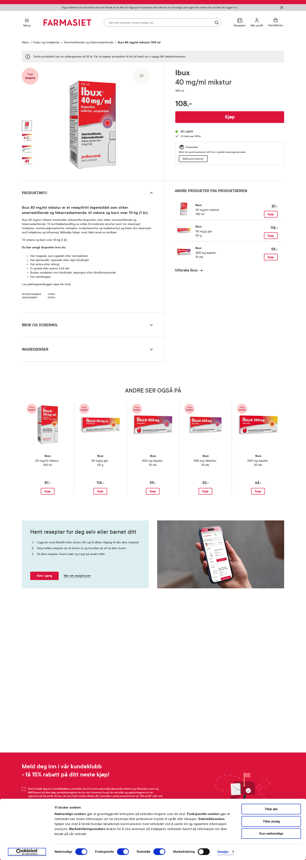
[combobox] (162, 22)
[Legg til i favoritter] (141, 76)
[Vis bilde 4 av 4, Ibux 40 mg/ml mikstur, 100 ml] (27, 161)
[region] (92, 123)
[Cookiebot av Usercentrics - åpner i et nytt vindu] (27, 852)
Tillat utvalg (271, 821)
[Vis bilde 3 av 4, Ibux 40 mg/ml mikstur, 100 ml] (27, 149)
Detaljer (223, 852)
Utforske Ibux (186, 270)
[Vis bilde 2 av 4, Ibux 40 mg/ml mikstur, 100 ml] (27, 137)
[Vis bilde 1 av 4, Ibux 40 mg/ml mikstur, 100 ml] (27, 126)
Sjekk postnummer (193, 158)
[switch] (123, 851)
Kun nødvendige (271, 833)
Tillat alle (271, 809)
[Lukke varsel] (281, 7)
